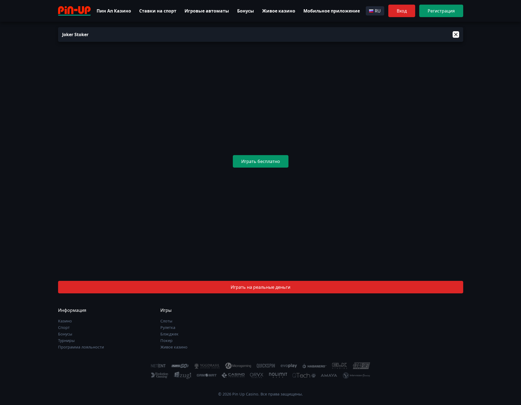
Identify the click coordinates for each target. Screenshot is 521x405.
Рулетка (167, 327)
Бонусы (245, 11)
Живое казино (278, 11)
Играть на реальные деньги (260, 287)
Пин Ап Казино (114, 11)
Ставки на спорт (157, 11)
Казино (65, 321)
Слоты (166, 321)
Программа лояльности (81, 347)
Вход (402, 11)
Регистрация (441, 11)
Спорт (64, 327)
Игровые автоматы (207, 11)
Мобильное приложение (331, 11)
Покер (166, 340)
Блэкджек (169, 334)
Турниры (66, 340)
